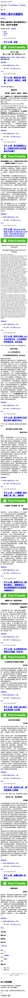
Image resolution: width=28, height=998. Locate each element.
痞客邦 (9, 65)
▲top (2, 71)
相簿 (5, 31)
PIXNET (7, 973)
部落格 (5, 33)
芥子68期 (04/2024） (15, 68)
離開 (9, 995)
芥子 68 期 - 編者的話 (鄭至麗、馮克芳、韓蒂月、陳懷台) (15, 80)
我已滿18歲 (3, 995)
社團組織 (13, 28)
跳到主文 (3, 18)
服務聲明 (17, 975)
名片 (5, 35)
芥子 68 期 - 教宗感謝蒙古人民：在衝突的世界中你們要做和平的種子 (15, 148)
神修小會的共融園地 (12, 14)
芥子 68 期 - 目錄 (10, 42)
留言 (12, 65)
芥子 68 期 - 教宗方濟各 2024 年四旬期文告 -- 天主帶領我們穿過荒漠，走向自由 (15, 339)
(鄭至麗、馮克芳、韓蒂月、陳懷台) (13, 57)
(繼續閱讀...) (4, 62)
